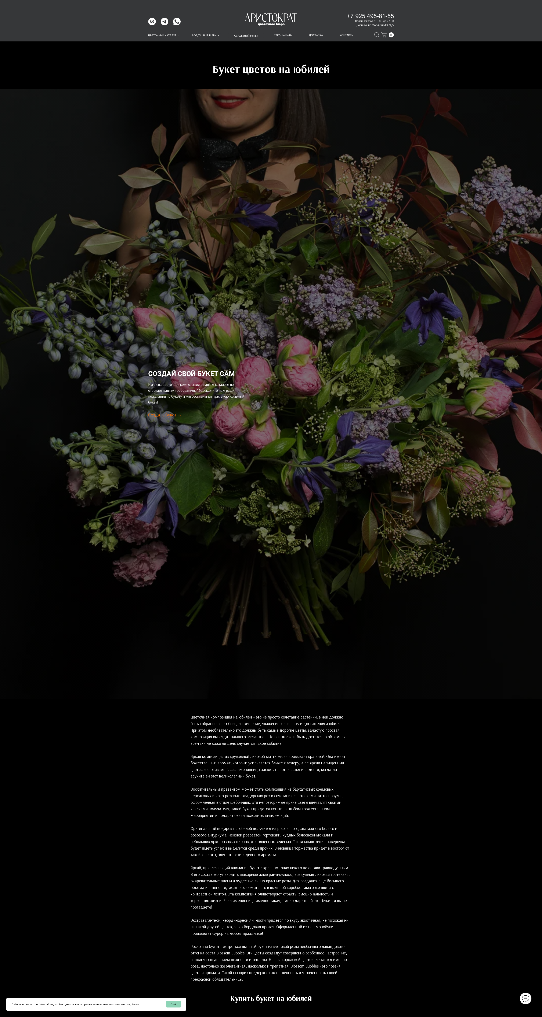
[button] (165, 415)
